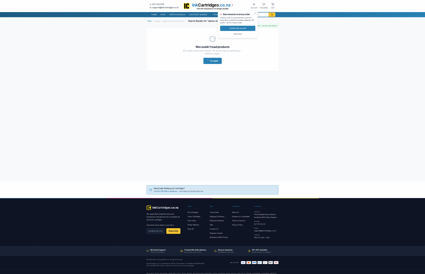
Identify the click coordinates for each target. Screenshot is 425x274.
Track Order (214, 212)
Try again (214, 61)
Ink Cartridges (192, 212)
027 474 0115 (158, 4)
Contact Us (214, 229)
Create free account (237, 28)
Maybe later (238, 34)
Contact (258, 206)
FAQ (211, 225)
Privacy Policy (237, 225)
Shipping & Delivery (217, 216)
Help (212, 206)
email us (173, 191)
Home (154, 15)
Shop (163, 15)
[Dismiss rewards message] (254, 13)
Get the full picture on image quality (212, 9)
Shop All (190, 229)
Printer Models (177, 15)
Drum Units (191, 221)
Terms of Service (238, 221)
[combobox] (260, 15)
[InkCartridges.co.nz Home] (187, 6)
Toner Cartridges (193, 216)
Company (236, 206)
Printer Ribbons (193, 225)
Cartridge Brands (198, 15)
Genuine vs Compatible (241, 216)
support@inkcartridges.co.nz (165, 7)
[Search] (272, 15)
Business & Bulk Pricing (218, 237)
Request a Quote (216, 233)
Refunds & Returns (217, 221)
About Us (235, 212)
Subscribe (173, 231)
